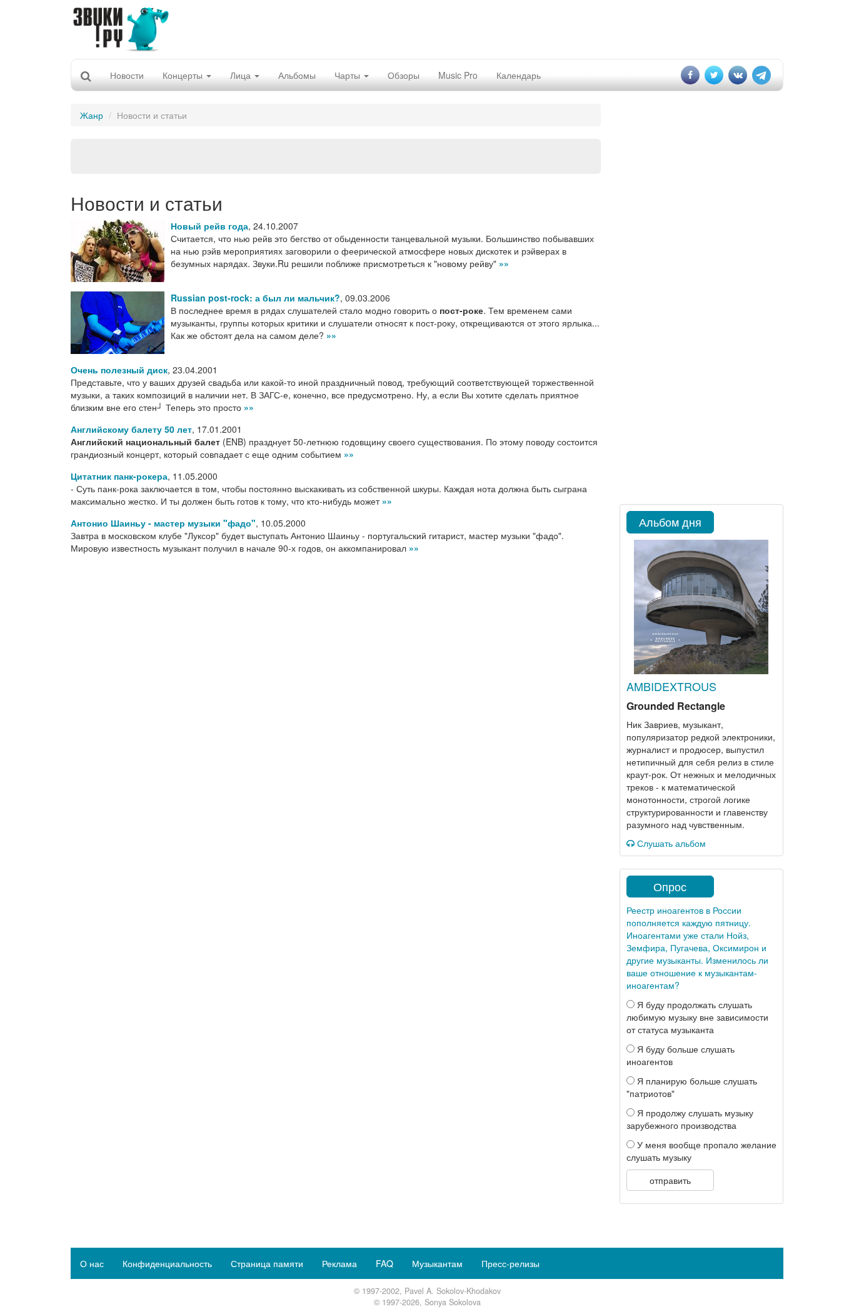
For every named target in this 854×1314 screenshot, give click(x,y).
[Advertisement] (427, 28)
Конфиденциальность (167, 1263)
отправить (670, 1180)
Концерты (184, 75)
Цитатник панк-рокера (119, 476)
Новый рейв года (209, 226)
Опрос (669, 886)
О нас (92, 1263)
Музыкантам (437, 1263)
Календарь (518, 75)
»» (504, 263)
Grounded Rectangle (675, 706)
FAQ (384, 1263)
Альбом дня (670, 521)
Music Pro (458, 75)
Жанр (91, 115)
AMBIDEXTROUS (671, 686)
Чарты (348, 75)
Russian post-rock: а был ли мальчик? (255, 297)
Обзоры (403, 75)
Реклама (339, 1263)
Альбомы (297, 75)
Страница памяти (267, 1263)
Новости (127, 75)
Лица (241, 75)
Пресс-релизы (510, 1263)
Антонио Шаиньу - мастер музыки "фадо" (163, 523)
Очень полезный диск (119, 369)
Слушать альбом (670, 843)
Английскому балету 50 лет (131, 429)
